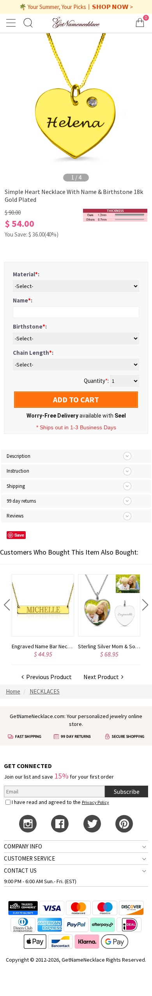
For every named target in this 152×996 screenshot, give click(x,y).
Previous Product (48, 677)
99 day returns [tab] (21, 501)
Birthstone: (30, 326)
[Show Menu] (12, 22)
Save (19, 535)
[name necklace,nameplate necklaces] (76, 22)
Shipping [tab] (16, 486)
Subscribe (127, 791)
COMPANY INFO (23, 846)
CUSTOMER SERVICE (29, 858)
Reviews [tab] (15, 515)
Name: (22, 300)
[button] (7, 604)
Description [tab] (18, 456)
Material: (26, 274)
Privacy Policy (95, 802)
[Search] (28, 22)
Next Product (102, 677)
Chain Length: (33, 352)
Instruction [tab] (18, 471)
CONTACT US (20, 870)
